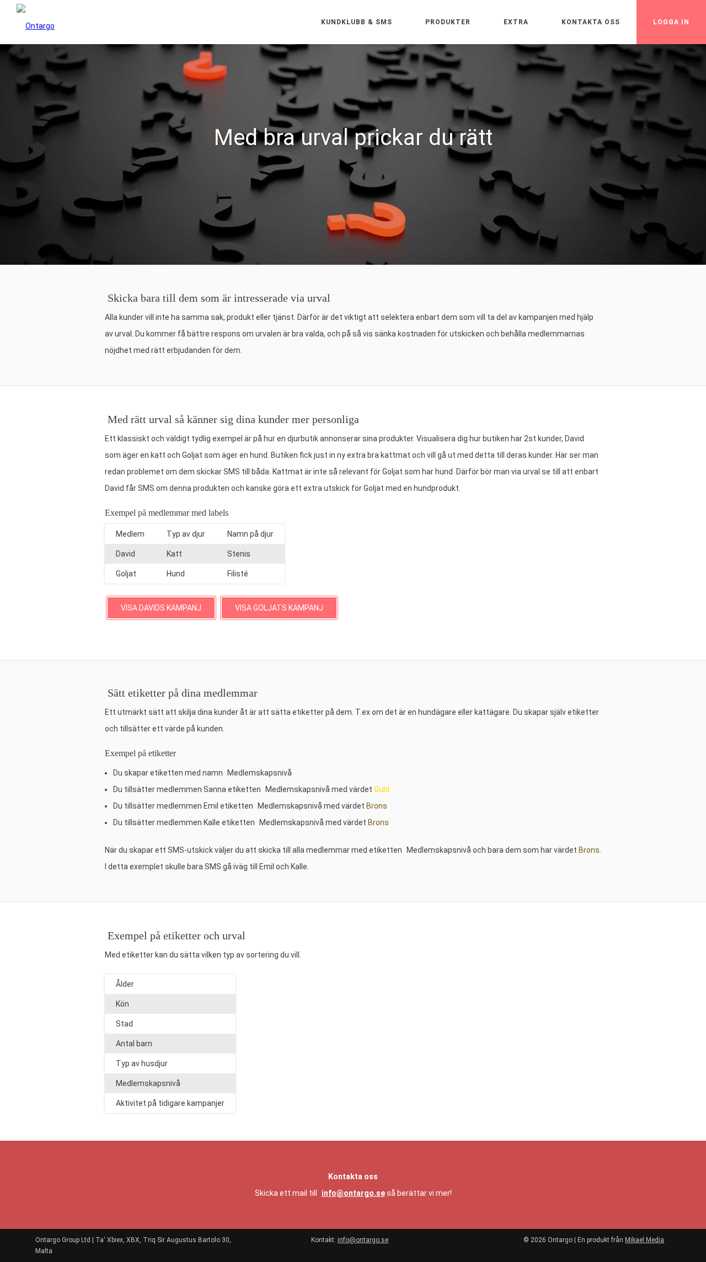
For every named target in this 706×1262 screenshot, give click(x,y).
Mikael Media (644, 1240)
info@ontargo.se (353, 1193)
